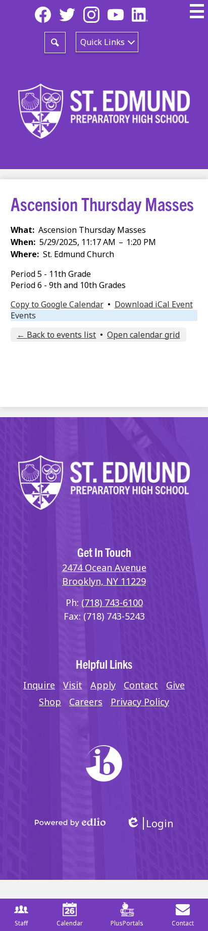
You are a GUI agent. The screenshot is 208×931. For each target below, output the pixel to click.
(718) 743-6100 (112, 602)
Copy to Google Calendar (57, 304)
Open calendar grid (143, 334)
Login (150, 823)
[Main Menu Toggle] (197, 11)
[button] (107, 42)
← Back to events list (56, 334)
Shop (50, 702)
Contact (141, 685)
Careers (85, 702)
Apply (103, 685)
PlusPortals (127, 923)
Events (23, 315)
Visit (72, 685)
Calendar (70, 923)
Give (175, 685)
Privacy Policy (140, 702)
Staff (21, 923)
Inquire (39, 685)
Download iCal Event (154, 304)
